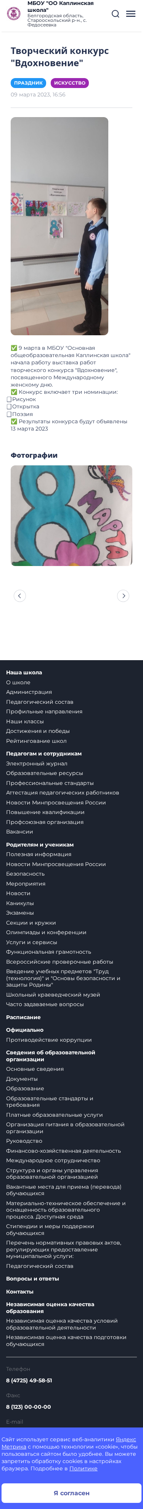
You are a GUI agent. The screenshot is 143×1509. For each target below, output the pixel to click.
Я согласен (72, 1493)
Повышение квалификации (45, 812)
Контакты (20, 1292)
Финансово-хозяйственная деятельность (63, 1150)
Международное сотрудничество (53, 1160)
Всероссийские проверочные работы (59, 961)
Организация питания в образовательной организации (65, 1128)
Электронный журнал (36, 763)
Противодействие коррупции (49, 1039)
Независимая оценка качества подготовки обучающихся (66, 1340)
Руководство (24, 1140)
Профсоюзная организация (45, 822)
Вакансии (19, 831)
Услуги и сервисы (31, 942)
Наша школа (24, 672)
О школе (18, 682)
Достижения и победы (38, 731)
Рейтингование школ (36, 740)
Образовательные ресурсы (44, 773)
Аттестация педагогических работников (62, 792)
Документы (22, 1078)
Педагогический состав (40, 701)
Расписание (23, 1017)
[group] (71, 515)
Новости (18, 893)
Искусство (69, 83)
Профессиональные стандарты (50, 783)
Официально (24, 1030)
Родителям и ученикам (40, 845)
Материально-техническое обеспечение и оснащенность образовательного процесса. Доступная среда (66, 1210)
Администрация (29, 691)
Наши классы (25, 721)
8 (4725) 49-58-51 (29, 1380)
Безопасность (25, 873)
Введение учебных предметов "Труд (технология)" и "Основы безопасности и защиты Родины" (63, 978)
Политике (83, 1468)
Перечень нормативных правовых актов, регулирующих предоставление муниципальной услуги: (63, 1249)
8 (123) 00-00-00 (28, 1406)
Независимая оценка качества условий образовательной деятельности (62, 1324)
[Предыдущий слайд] (20, 596)
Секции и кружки (31, 922)
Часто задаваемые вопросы (45, 1004)
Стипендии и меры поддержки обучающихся (50, 1230)
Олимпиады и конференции (46, 932)
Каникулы (20, 903)
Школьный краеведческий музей (53, 994)
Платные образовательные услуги (54, 1114)
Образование (25, 1088)
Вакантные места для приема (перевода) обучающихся (64, 1190)
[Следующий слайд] (123, 596)
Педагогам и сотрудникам (44, 753)
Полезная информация (38, 854)
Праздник (28, 83)
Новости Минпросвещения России (56, 802)
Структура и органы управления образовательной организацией (52, 1174)
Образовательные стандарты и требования (49, 1102)
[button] (115, 13)
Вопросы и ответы (32, 1279)
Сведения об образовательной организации (50, 1056)
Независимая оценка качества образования (50, 1308)
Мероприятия (25, 883)
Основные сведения (35, 1068)
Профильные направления (44, 711)
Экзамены (20, 912)
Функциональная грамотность (48, 951)
